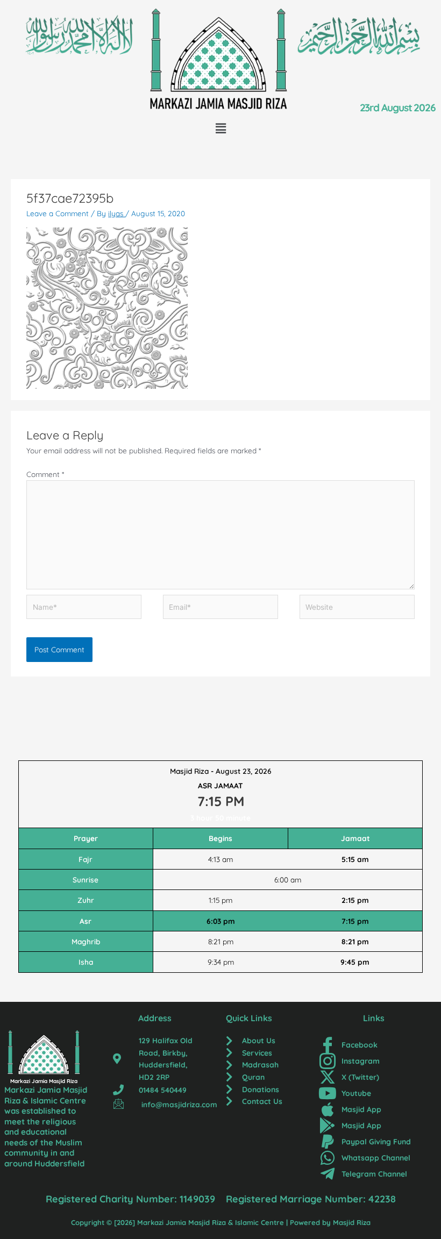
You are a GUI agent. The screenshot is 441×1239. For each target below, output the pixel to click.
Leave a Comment (57, 213)
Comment (45, 474)
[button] (220, 128)
